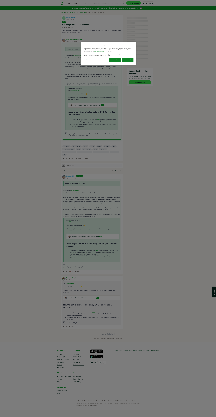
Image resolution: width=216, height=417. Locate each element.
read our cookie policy (99, 51)
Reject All (115, 60)
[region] (108, 53)
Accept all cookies (127, 60)
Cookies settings (88, 60)
